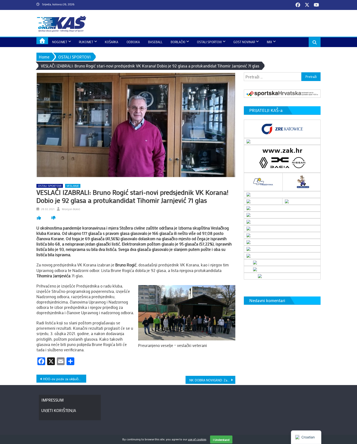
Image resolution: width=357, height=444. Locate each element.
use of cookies (197, 439)
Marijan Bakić (71, 209)
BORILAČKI (178, 42)
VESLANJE (73, 186)
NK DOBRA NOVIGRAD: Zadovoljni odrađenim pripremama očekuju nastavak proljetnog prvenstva (212, 380)
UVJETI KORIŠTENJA (58, 410)
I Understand (221, 440)
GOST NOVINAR (244, 42)
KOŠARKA (111, 42)
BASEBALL (155, 42)
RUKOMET (86, 42)
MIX (269, 42)
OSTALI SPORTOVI (209, 42)
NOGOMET (59, 42)
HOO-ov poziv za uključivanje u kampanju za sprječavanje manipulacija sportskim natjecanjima (64, 379)
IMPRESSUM (52, 400)
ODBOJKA (133, 42)
